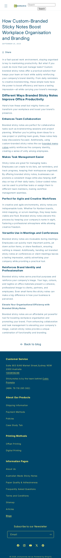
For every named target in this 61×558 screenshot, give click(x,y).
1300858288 (13, 373)
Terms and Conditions (17, 495)
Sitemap (10, 502)
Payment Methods (15, 412)
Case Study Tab (14, 425)
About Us (11, 469)
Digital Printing (13, 450)
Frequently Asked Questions (21, 489)
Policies (10, 418)
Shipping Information (17, 405)
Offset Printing (13, 444)
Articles (10, 509)
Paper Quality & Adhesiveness (22, 482)
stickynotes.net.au (25, 557)
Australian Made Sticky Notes (21, 476)
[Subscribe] (50, 534)
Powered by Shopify (43, 557)
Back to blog (32, 344)
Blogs (9, 515)
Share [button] (8, 52)
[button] (6, 6)
